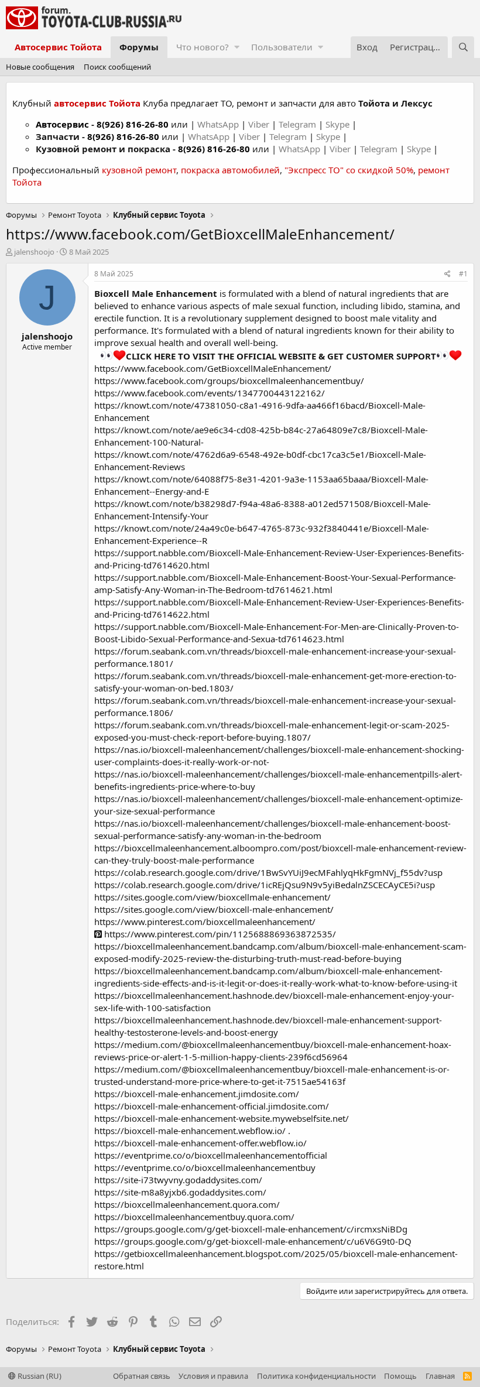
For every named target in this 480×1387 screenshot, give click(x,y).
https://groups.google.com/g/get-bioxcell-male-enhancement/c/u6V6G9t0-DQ (253, 1241)
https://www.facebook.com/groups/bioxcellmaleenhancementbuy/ (229, 380)
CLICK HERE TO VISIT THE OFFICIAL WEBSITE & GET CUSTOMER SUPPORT (281, 356)
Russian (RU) (38, 1376)
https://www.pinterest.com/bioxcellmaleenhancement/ (205, 921)
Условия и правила (213, 1376)
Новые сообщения (40, 66)
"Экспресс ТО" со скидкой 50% (348, 170)
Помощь (400, 1376)
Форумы (139, 47)
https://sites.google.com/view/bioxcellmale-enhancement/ (212, 897)
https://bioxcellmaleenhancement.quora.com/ (187, 1204)
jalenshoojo (34, 251)
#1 (463, 274)
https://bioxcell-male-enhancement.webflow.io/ (190, 1130)
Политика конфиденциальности (316, 1376)
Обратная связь (141, 1376)
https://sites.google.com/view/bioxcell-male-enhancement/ (214, 909)
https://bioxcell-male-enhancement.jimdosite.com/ (196, 1094)
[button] (236, 47)
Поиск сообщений (117, 66)
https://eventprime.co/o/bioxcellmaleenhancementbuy (205, 1167)
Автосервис (62, 124)
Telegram (298, 124)
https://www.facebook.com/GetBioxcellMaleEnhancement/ (212, 368)
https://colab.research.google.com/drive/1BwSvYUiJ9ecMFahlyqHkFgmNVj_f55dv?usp (268, 872)
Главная (440, 1376)
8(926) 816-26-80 (133, 124)
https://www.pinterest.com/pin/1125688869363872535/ (219, 934)
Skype (338, 124)
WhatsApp (219, 124)
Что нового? (202, 47)
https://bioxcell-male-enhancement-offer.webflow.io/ (200, 1143)
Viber (258, 124)
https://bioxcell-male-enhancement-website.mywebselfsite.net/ (221, 1118)
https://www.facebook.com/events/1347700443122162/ (209, 393)
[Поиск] (463, 47)
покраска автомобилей (230, 170)
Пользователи (282, 47)
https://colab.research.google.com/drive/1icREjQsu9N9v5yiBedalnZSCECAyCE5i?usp (264, 885)
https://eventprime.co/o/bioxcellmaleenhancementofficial (210, 1155)
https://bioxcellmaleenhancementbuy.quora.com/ (194, 1216)
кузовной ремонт (139, 170)
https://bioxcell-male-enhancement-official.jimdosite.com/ (211, 1106)
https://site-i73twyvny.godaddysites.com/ (178, 1180)
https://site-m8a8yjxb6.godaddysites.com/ (180, 1192)
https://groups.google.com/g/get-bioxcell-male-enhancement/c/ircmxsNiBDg (250, 1229)
